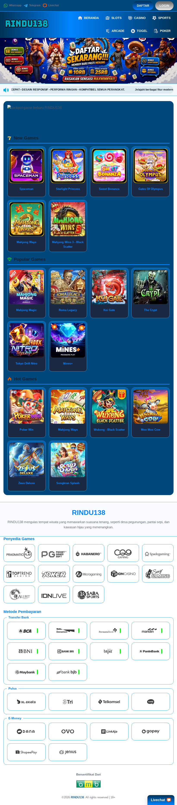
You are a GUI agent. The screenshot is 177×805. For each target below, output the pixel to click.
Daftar (143, 5)
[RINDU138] (27, 24)
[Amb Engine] (88, 785)
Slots (116, 18)
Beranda (91, 18)
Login (164, 5)
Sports (164, 18)
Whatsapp (15, 5)
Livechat (53, 5)
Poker (165, 31)
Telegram (35, 5)
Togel (142, 31)
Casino (140, 18)
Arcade (118, 31)
